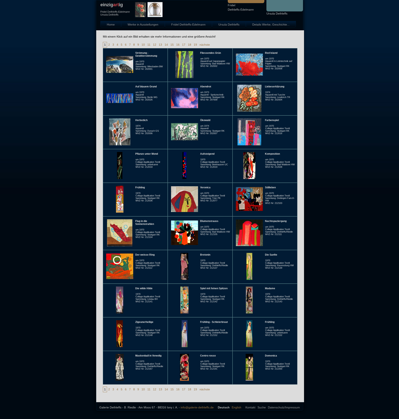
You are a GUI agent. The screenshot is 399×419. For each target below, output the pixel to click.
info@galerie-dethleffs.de (197, 407)
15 (172, 44)
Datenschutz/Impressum (284, 407)
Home (111, 24)
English (236, 407)
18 (189, 44)
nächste (205, 44)
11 (148, 44)
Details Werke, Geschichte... (270, 24)
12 (154, 44)
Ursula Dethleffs (276, 13)
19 (195, 44)
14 (166, 44)
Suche (261, 407)
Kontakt (250, 407)
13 (160, 44)
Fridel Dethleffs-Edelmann (188, 24)
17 (183, 44)
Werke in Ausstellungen (143, 24)
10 (143, 44)
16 (178, 44)
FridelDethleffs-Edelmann (241, 7)
